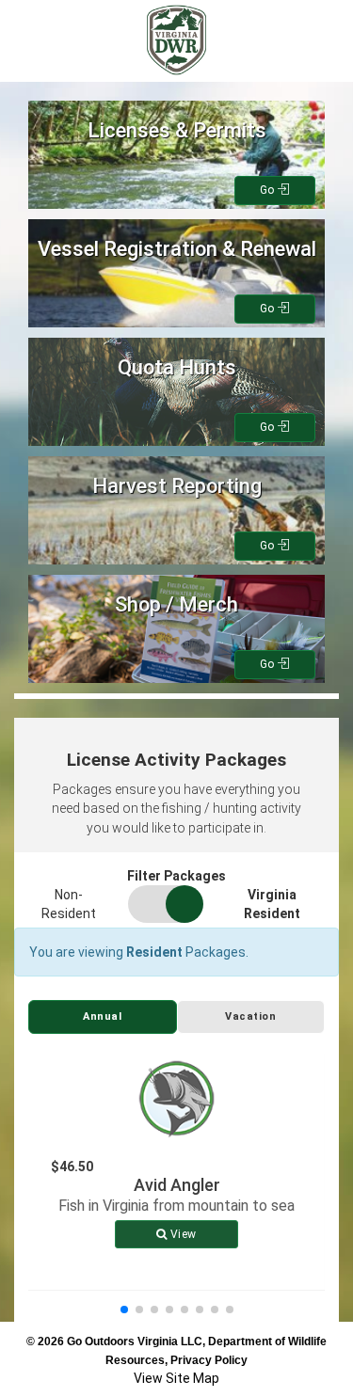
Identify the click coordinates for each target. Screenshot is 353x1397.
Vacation (250, 1016)
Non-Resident (68, 904)
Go (269, 190)
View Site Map (176, 1378)
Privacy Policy (209, 1360)
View (182, 1234)
